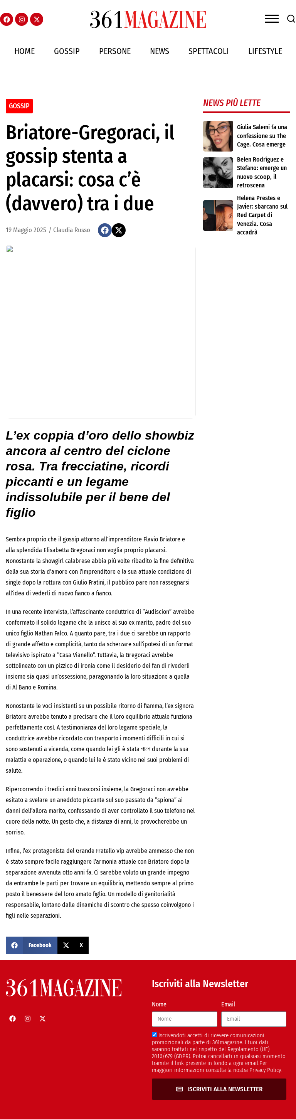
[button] (105, 230)
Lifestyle (265, 51)
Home (24, 51)
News (159, 51)
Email (228, 1004)
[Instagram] (21, 19)
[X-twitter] (36, 19)
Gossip (67, 51)
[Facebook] (6, 19)
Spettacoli (208, 51)
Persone (115, 51)
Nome (159, 1004)
